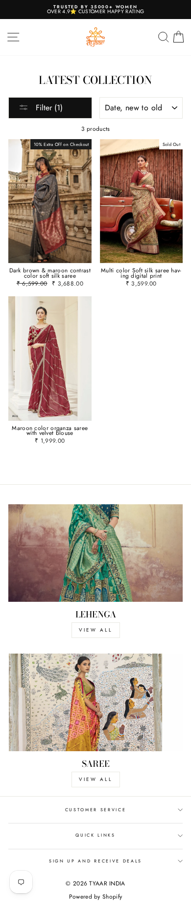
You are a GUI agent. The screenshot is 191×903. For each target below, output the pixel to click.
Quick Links (95, 835)
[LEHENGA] (95, 553)
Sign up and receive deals (95, 861)
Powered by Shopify (95, 896)
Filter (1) (48, 107)
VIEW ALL (96, 630)
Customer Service (95, 809)
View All (96, 779)
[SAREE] (95, 702)
